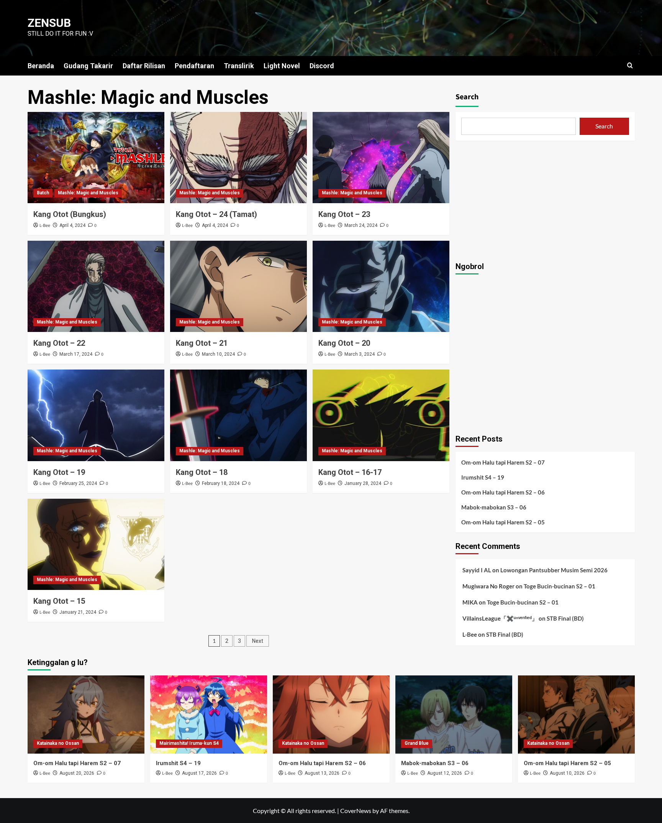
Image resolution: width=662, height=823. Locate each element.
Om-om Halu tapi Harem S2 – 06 (503, 492)
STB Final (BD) (565, 618)
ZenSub (49, 23)
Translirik (239, 66)
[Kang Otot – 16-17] (381, 415)
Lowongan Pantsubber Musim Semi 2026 (554, 570)
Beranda (41, 66)
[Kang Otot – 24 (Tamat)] (238, 157)
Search (467, 97)
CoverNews (355, 810)
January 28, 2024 (362, 483)
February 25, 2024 (78, 483)
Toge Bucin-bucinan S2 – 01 (559, 586)
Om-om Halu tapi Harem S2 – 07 (503, 462)
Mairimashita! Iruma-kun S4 (189, 743)
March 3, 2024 (359, 354)
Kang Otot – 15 (59, 601)
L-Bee (44, 225)
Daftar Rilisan (144, 66)
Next (257, 641)
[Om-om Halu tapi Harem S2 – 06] (331, 714)
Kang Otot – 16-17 (350, 472)
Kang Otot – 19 (59, 472)
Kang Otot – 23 (344, 214)
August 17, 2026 (199, 773)
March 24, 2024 (360, 225)
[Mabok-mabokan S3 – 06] (453, 714)
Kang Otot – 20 (344, 343)
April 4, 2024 (72, 225)
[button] (630, 65)
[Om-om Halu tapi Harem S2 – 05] (576, 714)
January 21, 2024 (77, 612)
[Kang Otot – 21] (238, 286)
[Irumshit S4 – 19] (208, 714)
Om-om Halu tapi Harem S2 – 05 (503, 522)
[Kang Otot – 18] (238, 415)
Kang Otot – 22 (59, 343)
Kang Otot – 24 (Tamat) (216, 214)
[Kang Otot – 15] (96, 544)
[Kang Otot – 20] (381, 286)
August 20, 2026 (76, 773)
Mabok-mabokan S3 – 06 (493, 507)
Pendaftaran (194, 66)
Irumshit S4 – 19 (482, 477)
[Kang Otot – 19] (96, 415)
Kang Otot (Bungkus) (69, 214)
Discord (322, 66)
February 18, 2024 (220, 483)
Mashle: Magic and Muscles (88, 192)
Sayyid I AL (476, 570)
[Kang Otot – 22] (96, 286)
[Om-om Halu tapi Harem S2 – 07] (86, 714)
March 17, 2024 (75, 354)
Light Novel (282, 66)
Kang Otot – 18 (202, 472)
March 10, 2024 (218, 354)
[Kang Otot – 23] (381, 157)
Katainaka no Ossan (58, 743)
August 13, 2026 (322, 773)
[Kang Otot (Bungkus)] (96, 157)
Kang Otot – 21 (202, 343)
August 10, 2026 (567, 773)
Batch (43, 192)
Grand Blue (417, 743)
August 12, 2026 (444, 773)
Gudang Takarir (88, 66)
